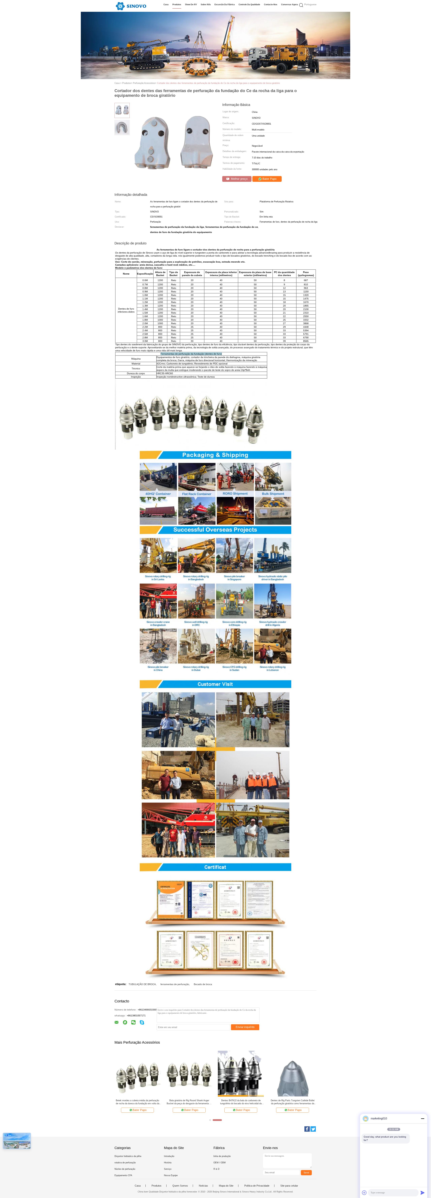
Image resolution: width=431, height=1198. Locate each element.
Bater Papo (269, 178)
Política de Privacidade (256, 1186)
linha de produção (222, 1156)
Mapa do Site (226, 1186)
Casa (166, 4)
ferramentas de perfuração (174, 984)
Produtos (176, 4)
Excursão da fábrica (224, 4)
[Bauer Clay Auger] (137, 1073)
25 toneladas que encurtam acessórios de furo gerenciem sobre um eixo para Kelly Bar (292, 1102)
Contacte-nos (270, 4)
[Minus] (423, 1119)
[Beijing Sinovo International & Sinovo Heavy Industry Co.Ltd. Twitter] (313, 1129)
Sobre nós (206, 4)
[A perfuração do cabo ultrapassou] (189, 1073)
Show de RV (191, 4)
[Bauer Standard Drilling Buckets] (241, 1073)
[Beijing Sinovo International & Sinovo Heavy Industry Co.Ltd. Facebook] (307, 1129)
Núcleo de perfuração (124, 1169)
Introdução (169, 1156)
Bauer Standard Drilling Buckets (240, 1100)
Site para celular (289, 1186)
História (167, 1162)
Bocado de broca (203, 984)
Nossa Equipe (171, 1175)
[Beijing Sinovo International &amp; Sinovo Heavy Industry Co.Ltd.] (130, 5)
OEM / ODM (219, 1162)
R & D (216, 1169)
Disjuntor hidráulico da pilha (127, 1156)
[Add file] (364, 1192)
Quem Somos (180, 1186)
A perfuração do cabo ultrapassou (189, 1100)
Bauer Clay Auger (137, 1100)
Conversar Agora (289, 4)
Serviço (167, 1169)
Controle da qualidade (249, 4)
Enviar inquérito (245, 1027)
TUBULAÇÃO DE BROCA (142, 984)
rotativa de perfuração (125, 1162)
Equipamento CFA (123, 1175)
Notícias (203, 1186)
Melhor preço (238, 178)
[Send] (422, 1192)
